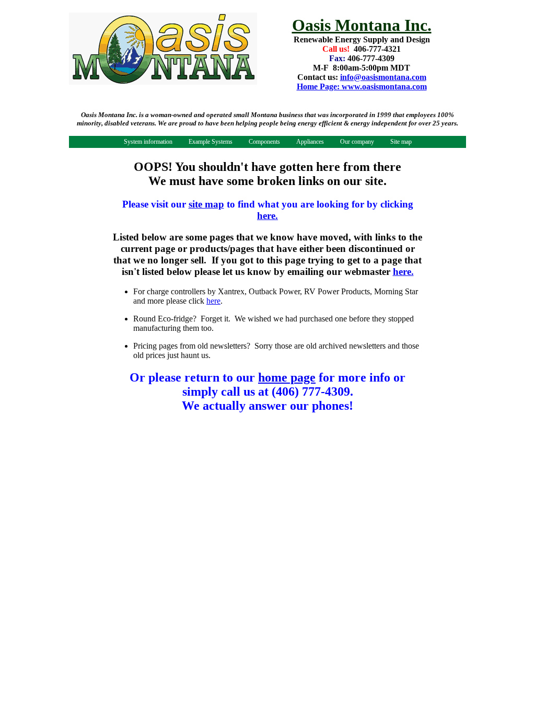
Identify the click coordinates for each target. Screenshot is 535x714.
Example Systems (210, 141)
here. (267, 215)
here (213, 300)
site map (206, 204)
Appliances (310, 141)
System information (148, 141)
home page (287, 377)
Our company (357, 141)
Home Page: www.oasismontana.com (362, 86)
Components (264, 141)
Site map (401, 141)
